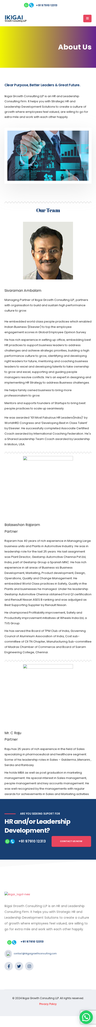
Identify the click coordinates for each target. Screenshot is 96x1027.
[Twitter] (19, 966)
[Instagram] (29, 966)
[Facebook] (8, 966)
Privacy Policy (48, 1004)
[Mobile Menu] (87, 18)
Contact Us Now (71, 841)
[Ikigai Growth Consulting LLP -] (15, 18)
